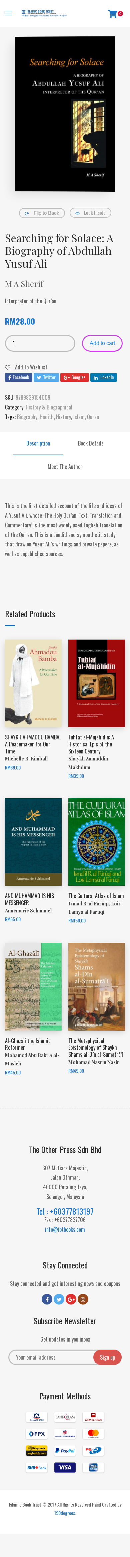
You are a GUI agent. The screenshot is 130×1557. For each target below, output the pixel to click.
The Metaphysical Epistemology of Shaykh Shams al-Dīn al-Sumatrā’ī (95, 1048)
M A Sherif (24, 283)
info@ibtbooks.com (65, 1229)
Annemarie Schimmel (28, 910)
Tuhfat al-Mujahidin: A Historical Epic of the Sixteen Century (91, 744)
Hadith (47, 417)
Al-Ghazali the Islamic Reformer (28, 1044)
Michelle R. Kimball (26, 758)
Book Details (91, 443)
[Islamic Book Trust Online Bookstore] (44, 13)
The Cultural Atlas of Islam (96, 896)
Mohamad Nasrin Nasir (93, 1062)
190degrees (64, 1512)
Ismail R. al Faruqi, (89, 903)
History (63, 417)
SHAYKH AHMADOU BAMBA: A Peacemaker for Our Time (32, 744)
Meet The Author (65, 467)
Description (38, 443)
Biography (27, 417)
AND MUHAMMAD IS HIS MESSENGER (29, 899)
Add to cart (102, 343)
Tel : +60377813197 (65, 1211)
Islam (79, 417)
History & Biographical (49, 407)
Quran (93, 417)
